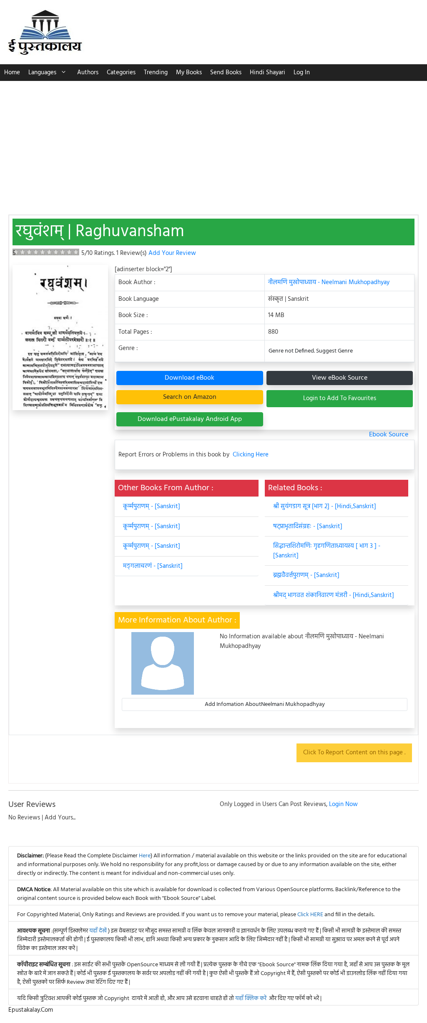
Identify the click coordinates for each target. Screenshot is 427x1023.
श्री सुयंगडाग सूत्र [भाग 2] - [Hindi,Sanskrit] (324, 506)
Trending (156, 73)
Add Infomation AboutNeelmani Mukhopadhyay (265, 704)
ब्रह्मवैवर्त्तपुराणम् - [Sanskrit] (306, 575)
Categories (121, 73)
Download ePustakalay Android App (190, 419)
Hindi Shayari (267, 73)
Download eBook (189, 378)
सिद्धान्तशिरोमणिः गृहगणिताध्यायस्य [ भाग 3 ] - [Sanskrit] (326, 551)
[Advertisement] (213, 143)
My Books (189, 73)
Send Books (225, 73)
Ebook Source (388, 434)
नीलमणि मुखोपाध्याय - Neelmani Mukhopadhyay (328, 282)
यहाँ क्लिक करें (250, 998)
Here (145, 856)
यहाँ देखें (98, 931)
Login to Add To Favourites (339, 398)
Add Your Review (172, 253)
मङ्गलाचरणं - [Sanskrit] (153, 566)
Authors (87, 73)
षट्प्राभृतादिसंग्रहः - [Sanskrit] (307, 527)
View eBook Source (339, 378)
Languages (42, 73)
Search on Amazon (189, 397)
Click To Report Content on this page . (354, 753)
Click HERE (310, 915)
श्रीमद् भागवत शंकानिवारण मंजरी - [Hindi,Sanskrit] (333, 595)
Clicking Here (251, 455)
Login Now (343, 804)
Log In (302, 73)
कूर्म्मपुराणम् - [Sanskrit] (151, 506)
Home (12, 73)
